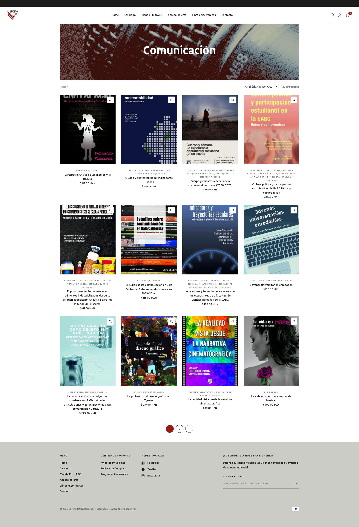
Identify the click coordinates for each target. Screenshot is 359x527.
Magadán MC (129, 509)
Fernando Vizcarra (87, 170)
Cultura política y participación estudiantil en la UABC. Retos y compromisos (271, 188)
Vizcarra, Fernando (148, 281)
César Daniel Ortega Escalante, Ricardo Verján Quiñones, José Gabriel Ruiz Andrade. (87, 284)
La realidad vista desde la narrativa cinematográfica (210, 401)
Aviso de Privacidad (113, 463)
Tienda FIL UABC (151, 15)
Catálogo (130, 15)
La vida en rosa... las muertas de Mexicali (271, 398)
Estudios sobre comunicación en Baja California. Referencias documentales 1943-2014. (149, 289)
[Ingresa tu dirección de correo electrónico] (295, 483)
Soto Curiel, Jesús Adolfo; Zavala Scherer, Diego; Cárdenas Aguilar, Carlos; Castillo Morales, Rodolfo (210, 173)
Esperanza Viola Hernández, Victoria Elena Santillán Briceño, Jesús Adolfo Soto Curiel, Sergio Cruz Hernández (210, 284)
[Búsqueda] (332, 15)
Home (115, 15)
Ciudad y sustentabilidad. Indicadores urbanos (149, 180)
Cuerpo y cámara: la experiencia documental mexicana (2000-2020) (210, 183)
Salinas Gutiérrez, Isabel (149, 392)
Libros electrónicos (204, 15)
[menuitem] (115, 15)
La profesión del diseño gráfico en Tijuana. (148, 398)
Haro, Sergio (271, 392)
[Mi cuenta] (339, 15)
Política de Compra (112, 468)
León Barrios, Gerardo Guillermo (87, 392)
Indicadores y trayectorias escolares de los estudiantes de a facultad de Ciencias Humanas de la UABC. (210, 295)
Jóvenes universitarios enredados (271, 285)
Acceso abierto (177, 15)
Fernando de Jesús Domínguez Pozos (271, 281)
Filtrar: (64, 86)
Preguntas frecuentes (114, 474)
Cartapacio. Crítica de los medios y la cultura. (88, 177)
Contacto (227, 15)
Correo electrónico (233, 476)
